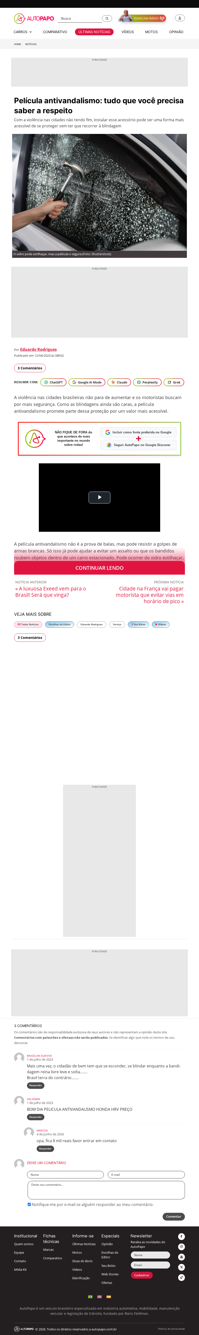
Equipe (19, 1253)
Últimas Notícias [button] (94, 32)
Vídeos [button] (128, 32)
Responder (35, 1085)
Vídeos (162, 624)
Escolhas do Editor (59, 624)
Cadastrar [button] (141, 1275)
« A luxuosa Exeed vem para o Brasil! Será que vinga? (50, 591)
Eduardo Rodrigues (38, 349)
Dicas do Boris (82, 1261)
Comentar (173, 1216)
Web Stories (110, 1274)
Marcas (48, 1250)
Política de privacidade (171, 1328)
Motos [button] (151, 32)
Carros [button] (21, 32)
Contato (20, 1261)
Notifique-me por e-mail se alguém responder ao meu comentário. (92, 1204)
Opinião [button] (176, 32)
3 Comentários (30, 368)
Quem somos (23, 1244)
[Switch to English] (99, 1296)
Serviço (117, 624)
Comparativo (52, 1258)
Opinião (107, 1244)
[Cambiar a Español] (108, 1296)
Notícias (30, 44)
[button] (107, 18)
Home (17, 44)
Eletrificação (81, 1278)
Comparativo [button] (55, 32)
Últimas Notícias (84, 1244)
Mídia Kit (20, 1270)
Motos (77, 1253)
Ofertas (106, 1283)
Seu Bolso (139, 624)
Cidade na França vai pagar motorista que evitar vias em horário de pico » (150, 595)
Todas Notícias (29, 624)
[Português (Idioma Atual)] (90, 1296)
